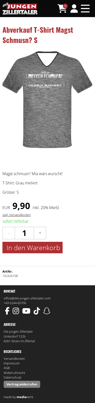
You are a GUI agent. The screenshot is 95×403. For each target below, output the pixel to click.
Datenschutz (12, 377)
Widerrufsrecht (14, 373)
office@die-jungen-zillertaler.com (27, 298)
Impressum (11, 363)
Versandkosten (14, 358)
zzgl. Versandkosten (16, 214)
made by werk (18, 397)
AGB (7, 368)
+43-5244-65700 (15, 303)
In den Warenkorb (32, 247)
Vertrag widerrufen (22, 384)
